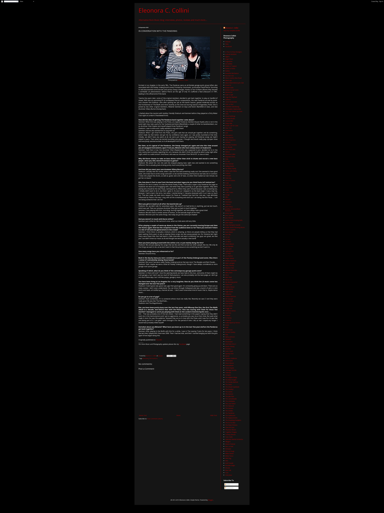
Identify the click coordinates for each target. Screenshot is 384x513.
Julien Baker (229, 223)
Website (227, 42)
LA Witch (228, 242)
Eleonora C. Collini (163, 10)
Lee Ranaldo (229, 246)
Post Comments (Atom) (155, 419)
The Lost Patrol (230, 404)
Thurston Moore (230, 430)
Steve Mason (229, 363)
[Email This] (168, 356)
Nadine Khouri (229, 287)
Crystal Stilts (229, 121)
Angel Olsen (229, 59)
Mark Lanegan (230, 263)
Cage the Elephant (231, 97)
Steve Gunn (229, 361)
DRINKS (227, 142)
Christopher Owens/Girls (233, 109)
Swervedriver (229, 365)
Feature (227, 173)
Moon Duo (228, 280)
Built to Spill (229, 95)
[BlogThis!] (169, 356)
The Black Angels (230, 380)
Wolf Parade (229, 463)
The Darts (228, 384)
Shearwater (229, 342)
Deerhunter (229, 130)
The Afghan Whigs (231, 377)
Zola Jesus (228, 475)
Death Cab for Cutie (231, 126)
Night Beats (229, 292)
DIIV (226, 133)
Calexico (228, 99)
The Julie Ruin (229, 396)
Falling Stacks (229, 166)
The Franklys (229, 389)
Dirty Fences (229, 137)
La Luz (227, 237)
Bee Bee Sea (229, 76)
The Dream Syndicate (232, 387)
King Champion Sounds (232, 225)
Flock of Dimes (230, 180)
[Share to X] (171, 356)
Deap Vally (228, 123)
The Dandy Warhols (231, 382)
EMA (226, 159)
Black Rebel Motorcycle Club (234, 83)
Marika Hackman (230, 261)
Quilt (226, 327)
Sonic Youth (229, 351)
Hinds (227, 190)
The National (229, 406)
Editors (227, 152)
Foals (227, 183)
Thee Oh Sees (229, 427)
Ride (226, 334)
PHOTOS (228, 313)
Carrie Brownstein (231, 102)
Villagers (228, 442)
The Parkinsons (230, 415)
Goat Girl (228, 185)
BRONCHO (228, 92)
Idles (226, 197)
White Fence (229, 456)
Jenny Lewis (229, 213)
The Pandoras (153, 358)
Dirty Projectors (230, 140)
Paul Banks (228, 306)
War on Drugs (229, 451)
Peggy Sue (228, 308)
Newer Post (143, 415)
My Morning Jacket (231, 282)
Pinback (227, 315)
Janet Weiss (229, 207)
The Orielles (229, 411)
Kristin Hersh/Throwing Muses (235, 227)
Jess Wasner (229, 218)
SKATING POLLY (230, 344)
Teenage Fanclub (230, 370)
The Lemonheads (231, 399)
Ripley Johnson (230, 337)
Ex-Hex (227, 161)
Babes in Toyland (230, 66)
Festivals (228, 176)
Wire (226, 461)
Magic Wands (229, 258)
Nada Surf (228, 284)
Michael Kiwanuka (231, 270)
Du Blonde (228, 147)
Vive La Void (229, 446)
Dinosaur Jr (228, 135)
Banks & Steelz (230, 68)
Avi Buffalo (228, 64)
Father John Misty (231, 171)
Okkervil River (229, 301)
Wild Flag (228, 458)
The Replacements (231, 418)
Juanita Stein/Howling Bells (233, 220)
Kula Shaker (229, 232)
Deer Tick (228, 128)
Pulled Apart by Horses (232, 323)
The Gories (228, 392)
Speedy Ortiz (229, 354)
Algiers (227, 57)
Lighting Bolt (229, 251)
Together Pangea (231, 432)
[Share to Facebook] (173, 356)
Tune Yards (229, 437)
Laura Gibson (229, 244)
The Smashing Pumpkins (233, 420)
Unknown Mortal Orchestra (234, 439)
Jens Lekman (229, 215)
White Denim (229, 453)
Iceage (227, 195)
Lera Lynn (228, 249)
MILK (227, 275)
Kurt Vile (228, 234)
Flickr (227, 44)
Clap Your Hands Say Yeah (233, 111)
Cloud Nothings (230, 116)
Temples (228, 375)
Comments (230, 488)
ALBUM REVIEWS (230, 54)
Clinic (227, 114)
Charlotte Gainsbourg (232, 107)
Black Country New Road (233, 78)
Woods (227, 468)
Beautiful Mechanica (231, 73)
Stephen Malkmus (231, 358)
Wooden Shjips (230, 465)
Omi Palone (229, 303)
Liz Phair (228, 253)
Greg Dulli (228, 188)
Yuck (226, 473)
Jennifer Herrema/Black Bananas (232, 210)
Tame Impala (229, 368)
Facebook (182, 344)
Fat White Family (230, 168)
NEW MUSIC (229, 289)
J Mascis (228, 204)
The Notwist (229, 408)
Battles (227, 71)
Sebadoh (228, 339)
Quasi (227, 325)
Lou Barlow (229, 256)
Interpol (227, 199)
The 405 (159, 340)
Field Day (228, 178)
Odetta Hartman (230, 296)
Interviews (145, 358)
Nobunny (228, 294)
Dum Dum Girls (230, 149)
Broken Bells (229, 88)
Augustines (228, 61)
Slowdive (228, 349)
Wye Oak (228, 470)
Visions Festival (230, 444)
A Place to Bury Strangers (233, 52)
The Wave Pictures (231, 425)
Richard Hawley (230, 332)
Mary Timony (229, 265)
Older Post (213, 415)
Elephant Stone (230, 157)
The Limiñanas (230, 401)
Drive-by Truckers (231, 145)
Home (178, 415)
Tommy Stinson (230, 434)
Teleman (228, 373)
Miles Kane (228, 273)
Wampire (228, 449)
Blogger (210, 500)
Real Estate (229, 330)
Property (228, 320)
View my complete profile (232, 31)
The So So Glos (230, 423)
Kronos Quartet (230, 230)
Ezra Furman (229, 164)
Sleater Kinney (229, 346)
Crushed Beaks (230, 118)
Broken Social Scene (231, 90)
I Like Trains (229, 192)
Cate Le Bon (229, 104)
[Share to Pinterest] (175, 356)
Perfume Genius (230, 311)
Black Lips (228, 80)
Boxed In (228, 85)
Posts (228, 484)
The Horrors (229, 394)
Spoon (227, 356)
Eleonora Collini (230, 154)
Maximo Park (229, 268)
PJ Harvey (228, 318)
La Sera (227, 239)
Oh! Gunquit (229, 299)
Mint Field (228, 277)
